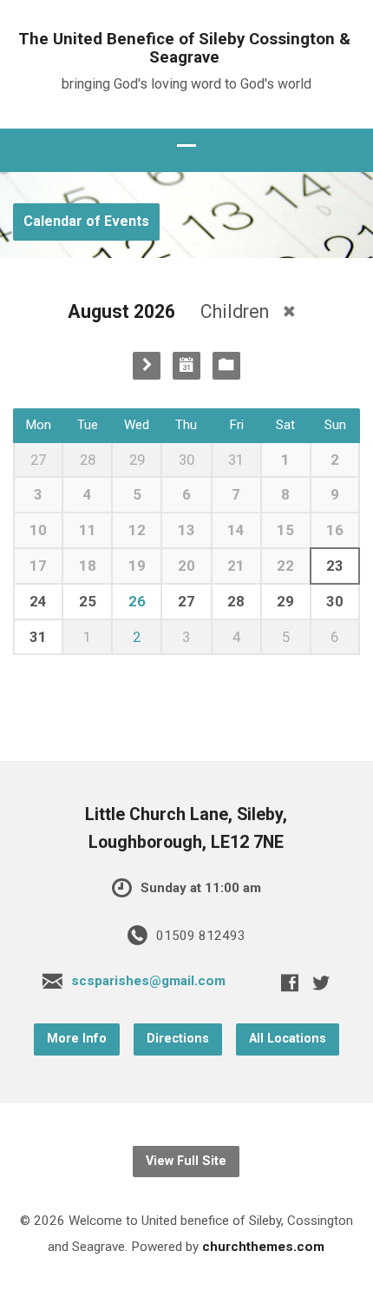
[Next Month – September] (146, 366)
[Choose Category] (226, 366)
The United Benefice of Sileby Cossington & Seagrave (184, 48)
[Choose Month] (186, 366)
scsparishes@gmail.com (148, 981)
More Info (77, 1038)
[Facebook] (289, 982)
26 (137, 601)
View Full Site (186, 1161)
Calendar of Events (86, 221)
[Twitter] (321, 982)
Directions (178, 1038)
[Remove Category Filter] (289, 311)
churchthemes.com (263, 1246)
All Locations (287, 1038)
